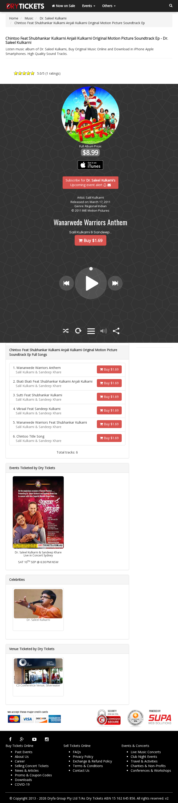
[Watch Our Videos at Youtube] (34, 739)
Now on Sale (65, 5)
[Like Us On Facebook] (10, 739)
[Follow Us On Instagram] (46, 739)
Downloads (23, 780)
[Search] (171, 6)
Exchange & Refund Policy (92, 761)
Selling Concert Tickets (32, 766)
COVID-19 (22, 784)
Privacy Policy (83, 756)
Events (87, 5)
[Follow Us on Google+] (21, 739)
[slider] (91, 268)
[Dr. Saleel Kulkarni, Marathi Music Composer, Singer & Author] (38, 603)
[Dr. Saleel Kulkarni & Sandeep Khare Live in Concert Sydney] (38, 512)
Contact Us (81, 770)
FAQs (77, 752)
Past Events (23, 752)
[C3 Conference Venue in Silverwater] (38, 671)
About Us (22, 756)
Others (107, 5)
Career (20, 761)
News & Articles (27, 770)
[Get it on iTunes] (90, 165)
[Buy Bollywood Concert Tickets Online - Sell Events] (25, 6)
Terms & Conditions (88, 766)
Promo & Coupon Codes (33, 775)
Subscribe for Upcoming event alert (90, 182)
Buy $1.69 (111, 369)
